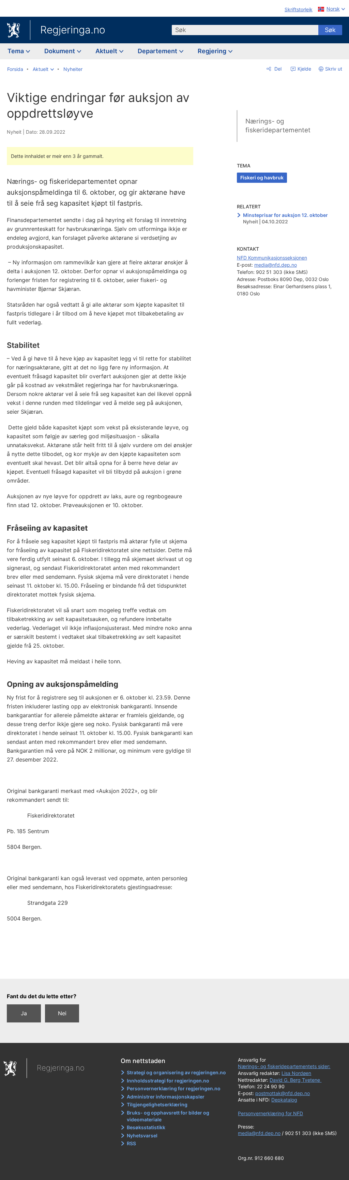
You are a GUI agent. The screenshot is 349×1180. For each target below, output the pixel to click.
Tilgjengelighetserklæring (157, 1104)
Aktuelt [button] (107, 51)
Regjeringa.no (72, 30)
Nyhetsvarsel (142, 1135)
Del (277, 69)
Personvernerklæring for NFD (270, 1113)
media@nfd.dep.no (275, 265)
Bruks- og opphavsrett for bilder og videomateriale (168, 1116)
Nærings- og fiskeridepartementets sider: (284, 1066)
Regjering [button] (213, 51)
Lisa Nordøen (296, 1073)
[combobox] (245, 30)
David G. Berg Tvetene (295, 1080)
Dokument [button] (60, 51)
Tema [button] (16, 51)
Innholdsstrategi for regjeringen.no (168, 1080)
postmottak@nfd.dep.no (282, 1093)
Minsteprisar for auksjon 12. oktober (285, 215)
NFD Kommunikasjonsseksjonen (272, 258)
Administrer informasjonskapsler (165, 1097)
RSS (131, 1143)
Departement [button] (158, 51)
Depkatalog (284, 1100)
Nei (62, 1013)
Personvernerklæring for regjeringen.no (174, 1088)
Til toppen (104, 968)
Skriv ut (333, 69)
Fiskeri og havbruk (262, 177)
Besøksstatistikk (146, 1127)
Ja (24, 1013)
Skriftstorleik (299, 9)
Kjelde (303, 69)
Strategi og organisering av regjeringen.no (176, 1072)
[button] (43, 69)
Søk (330, 29)
